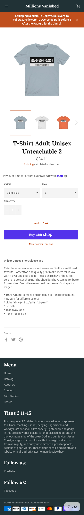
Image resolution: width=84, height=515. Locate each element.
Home (7, 373)
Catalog (8, 379)
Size (44, 184)
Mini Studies (11, 396)
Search (8, 402)
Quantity (9, 201)
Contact (9, 390)
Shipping (29, 164)
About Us (9, 384)
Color (8, 184)
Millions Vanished (42, 6)
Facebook (10, 490)
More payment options (41, 244)
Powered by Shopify (39, 502)
